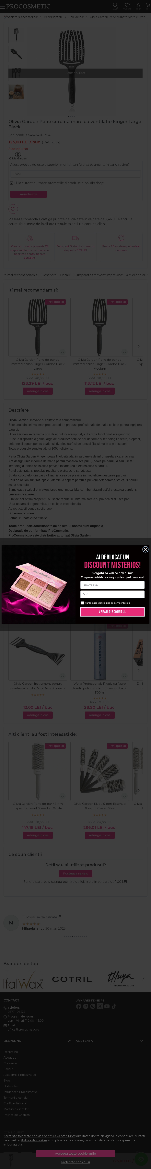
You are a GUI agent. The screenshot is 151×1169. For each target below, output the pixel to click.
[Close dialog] (145, 549)
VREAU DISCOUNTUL (112, 612)
